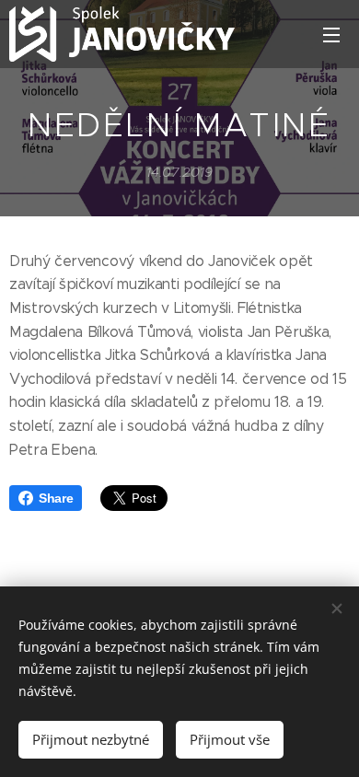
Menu (331, 34)
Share (56, 498)
